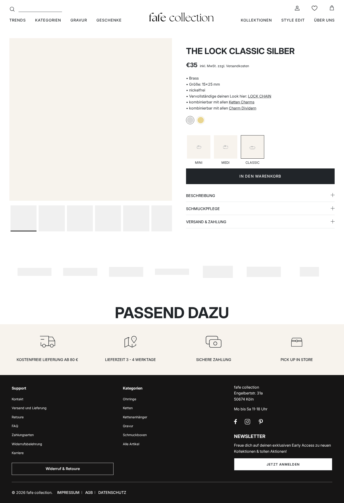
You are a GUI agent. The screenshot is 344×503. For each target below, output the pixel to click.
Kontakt (17, 399)
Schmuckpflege (203, 208)
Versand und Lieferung (29, 408)
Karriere (18, 453)
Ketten (128, 408)
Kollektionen (256, 20)
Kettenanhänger (135, 417)
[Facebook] (235, 421)
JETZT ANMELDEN (283, 464)
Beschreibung (200, 195)
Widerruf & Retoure (63, 468)
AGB (89, 492)
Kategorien (48, 20)
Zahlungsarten (23, 435)
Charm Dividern (242, 108)
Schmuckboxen (135, 435)
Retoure (18, 417)
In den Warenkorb (260, 176)
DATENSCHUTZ (112, 492)
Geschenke (109, 20)
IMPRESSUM (68, 492)
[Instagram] (247, 421)
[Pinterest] (260, 421)
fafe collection (38, 492)
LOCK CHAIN (259, 96)
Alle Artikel (131, 444)
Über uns (324, 20)
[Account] (296, 8)
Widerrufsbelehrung (27, 444)
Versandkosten (237, 66)
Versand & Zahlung (206, 221)
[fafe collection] (181, 17)
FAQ (15, 426)
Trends (17, 20)
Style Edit (293, 20)
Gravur (78, 20)
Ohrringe (129, 399)
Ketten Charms (241, 102)
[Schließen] (174, 493)
